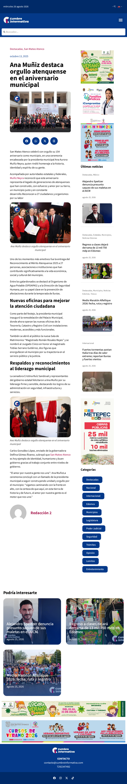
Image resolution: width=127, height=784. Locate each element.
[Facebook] (54, 778)
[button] (121, 20)
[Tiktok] (72, 778)
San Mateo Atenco (34, 49)
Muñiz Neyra (17, 178)
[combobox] (63, 31)
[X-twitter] (66, 778)
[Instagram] (60, 778)
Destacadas (16, 49)
